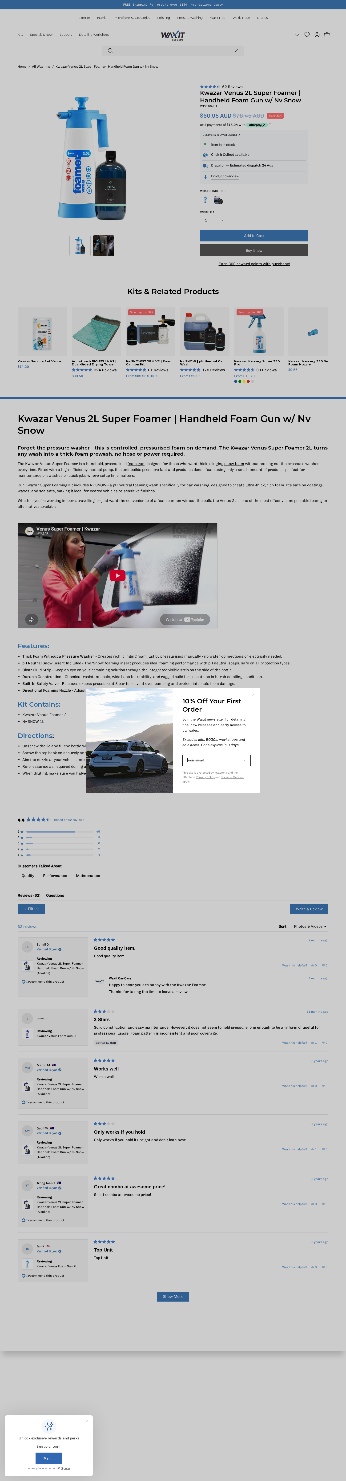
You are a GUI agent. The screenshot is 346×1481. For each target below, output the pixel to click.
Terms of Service (232, 777)
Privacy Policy (205, 777)
